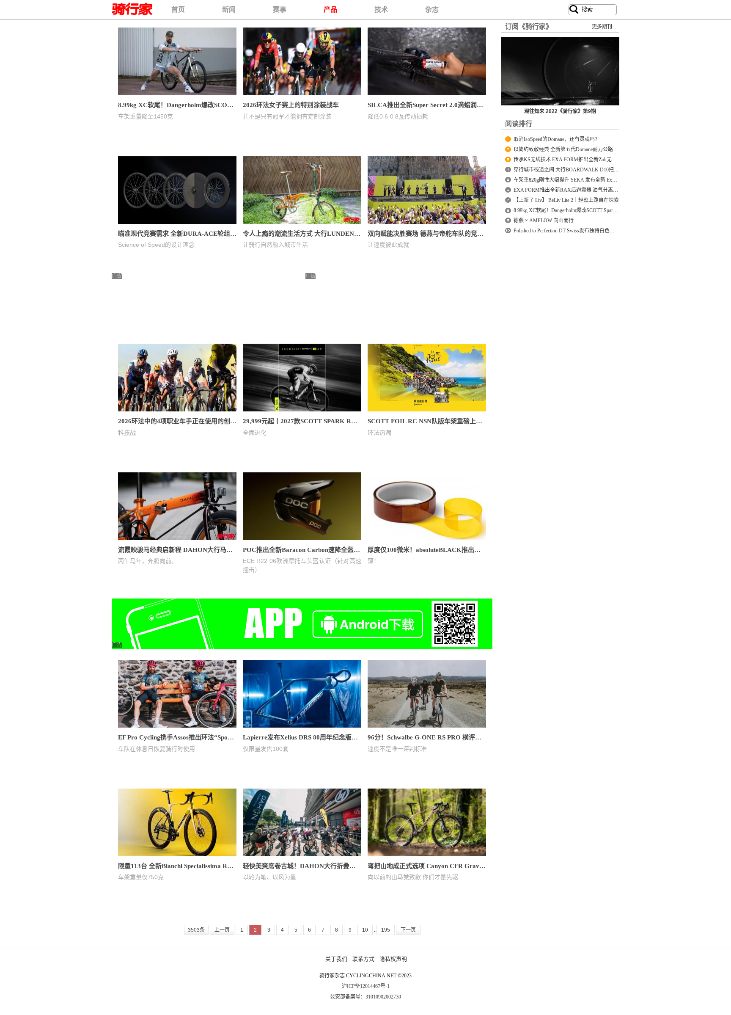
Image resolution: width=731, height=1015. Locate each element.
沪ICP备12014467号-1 (366, 986)
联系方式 (363, 959)
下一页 (408, 930)
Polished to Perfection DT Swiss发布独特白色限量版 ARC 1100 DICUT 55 (592, 231)
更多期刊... (604, 27)
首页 (178, 9)
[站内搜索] (574, 9)
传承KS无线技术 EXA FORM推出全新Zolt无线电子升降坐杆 (580, 160)
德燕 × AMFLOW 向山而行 (544, 220)
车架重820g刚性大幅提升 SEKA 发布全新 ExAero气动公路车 (581, 180)
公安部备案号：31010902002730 (365, 997)
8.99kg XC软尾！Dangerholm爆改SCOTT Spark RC (569, 210)
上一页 (222, 930)
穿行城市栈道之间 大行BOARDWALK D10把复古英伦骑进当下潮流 (589, 170)
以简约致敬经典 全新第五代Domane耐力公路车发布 (571, 149)
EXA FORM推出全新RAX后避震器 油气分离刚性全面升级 (578, 190)
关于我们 (336, 959)
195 (385, 930)
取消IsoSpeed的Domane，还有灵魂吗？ (557, 139)
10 (365, 930)
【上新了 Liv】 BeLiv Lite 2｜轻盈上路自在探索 (566, 200)
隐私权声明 (393, 959)
